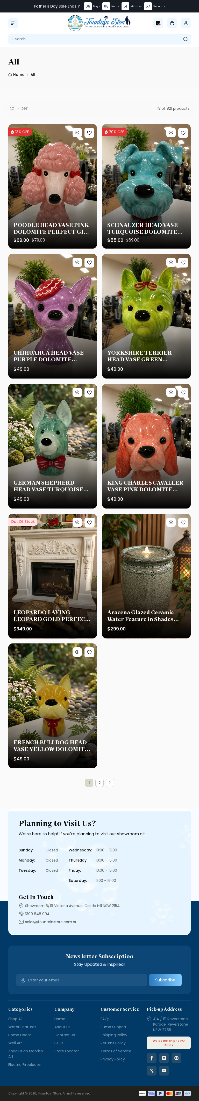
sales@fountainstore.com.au (51, 921)
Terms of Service (116, 1051)
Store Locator (66, 1051)
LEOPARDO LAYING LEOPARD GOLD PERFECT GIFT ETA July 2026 (51, 616)
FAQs (58, 1043)
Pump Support (113, 1027)
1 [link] (89, 782)
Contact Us (64, 1035)
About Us (62, 1027)
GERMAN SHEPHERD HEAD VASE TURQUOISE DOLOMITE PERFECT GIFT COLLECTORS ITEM (52, 486)
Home (59, 1018)
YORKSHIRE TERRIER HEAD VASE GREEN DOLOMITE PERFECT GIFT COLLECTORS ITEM (146, 356)
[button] (13, 23)
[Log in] (186, 23)
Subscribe (165, 980)
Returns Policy (113, 1043)
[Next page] (110, 783)
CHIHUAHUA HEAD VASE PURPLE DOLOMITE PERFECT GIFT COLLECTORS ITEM (48, 356)
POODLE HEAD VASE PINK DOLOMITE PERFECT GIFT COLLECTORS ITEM (52, 228)
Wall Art (15, 1043)
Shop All (15, 1018)
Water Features (22, 1027)
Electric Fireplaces (24, 1064)
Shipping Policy (114, 1035)
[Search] (185, 39)
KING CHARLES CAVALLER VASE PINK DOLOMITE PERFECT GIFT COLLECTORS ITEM (145, 486)
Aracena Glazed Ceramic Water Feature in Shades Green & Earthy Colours (140, 616)
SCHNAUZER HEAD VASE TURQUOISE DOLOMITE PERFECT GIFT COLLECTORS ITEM (142, 228)
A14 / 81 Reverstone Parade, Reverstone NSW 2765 (170, 1024)
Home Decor (19, 1035)
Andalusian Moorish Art (25, 1053)
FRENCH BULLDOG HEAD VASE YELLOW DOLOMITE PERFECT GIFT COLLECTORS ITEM (51, 746)
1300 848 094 (37, 913)
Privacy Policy (113, 1059)
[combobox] (99, 39)
